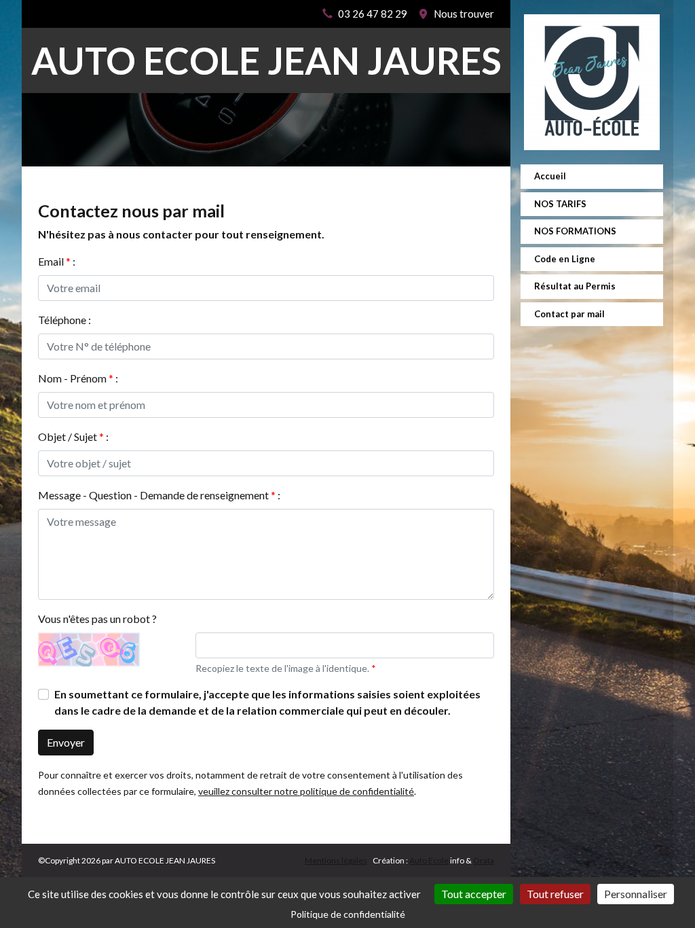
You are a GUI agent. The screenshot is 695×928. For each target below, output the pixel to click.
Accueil (550, 176)
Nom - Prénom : (78, 378)
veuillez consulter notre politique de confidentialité (306, 791)
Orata (483, 860)
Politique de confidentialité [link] (347, 914)
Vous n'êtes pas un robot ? (97, 618)
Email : (56, 261)
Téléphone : (64, 319)
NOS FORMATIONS (575, 231)
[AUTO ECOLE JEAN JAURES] (592, 82)
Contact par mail (569, 313)
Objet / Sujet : (73, 436)
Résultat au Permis (575, 286)
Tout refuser (555, 893)
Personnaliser (635, 893)
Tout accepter (473, 893)
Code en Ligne (564, 258)
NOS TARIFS (560, 203)
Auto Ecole (429, 860)
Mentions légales (336, 860)
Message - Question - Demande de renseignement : (159, 494)
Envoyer (66, 742)
